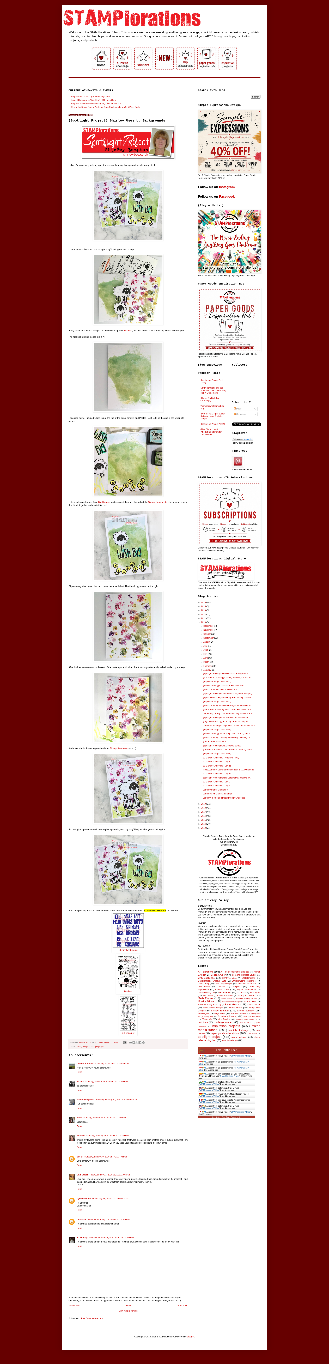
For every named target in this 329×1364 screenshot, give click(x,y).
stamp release (239, 1037)
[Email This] (130, 1042)
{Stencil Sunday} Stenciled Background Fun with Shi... (228, 705)
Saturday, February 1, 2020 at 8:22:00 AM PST (108, 1219)
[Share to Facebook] (140, 1042)
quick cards (252, 1033)
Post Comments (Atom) (92, 1318)
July (205, 646)
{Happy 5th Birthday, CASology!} (209, 399)
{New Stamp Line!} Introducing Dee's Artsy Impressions (211, 432)
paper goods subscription (225, 1033)
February (207, 666)
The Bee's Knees (238, 1013)
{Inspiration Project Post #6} (213, 424)
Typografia (207, 1019)
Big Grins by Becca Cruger (243, 975)
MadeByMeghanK (85, 1100)
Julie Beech (208, 996)
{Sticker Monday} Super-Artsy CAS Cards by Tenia (226, 733)
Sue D (80, 1157)
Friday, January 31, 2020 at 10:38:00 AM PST (109, 1198)
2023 (203, 610)
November (208, 630)
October (207, 634)
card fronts (203, 1022)
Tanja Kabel (219, 1013)
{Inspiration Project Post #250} (217, 729)
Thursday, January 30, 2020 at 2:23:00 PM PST (117, 1100)
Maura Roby (226, 998)
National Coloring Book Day (209, 1005)
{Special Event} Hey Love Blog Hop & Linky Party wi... (228, 697)
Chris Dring (203, 983)
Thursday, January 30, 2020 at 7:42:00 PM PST (105, 1157)
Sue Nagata (203, 1013)
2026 (203, 602)
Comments (241, 414)
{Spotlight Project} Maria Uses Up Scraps (222, 746)
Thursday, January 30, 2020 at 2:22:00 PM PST (106, 1081)
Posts (238, 409)
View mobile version (128, 1311)
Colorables (221, 987)
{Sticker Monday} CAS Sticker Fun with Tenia (224, 685)
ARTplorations (205, 971)
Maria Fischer (205, 998)
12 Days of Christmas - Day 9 (216, 782)
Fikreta (80, 1081)
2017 (203, 812)
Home (128, 1305)
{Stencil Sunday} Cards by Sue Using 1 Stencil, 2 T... (227, 738)
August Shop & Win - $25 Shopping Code (90, 96)
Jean (79, 1117)
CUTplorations (248, 978)
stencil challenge (230, 1040)
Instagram (227, 187)
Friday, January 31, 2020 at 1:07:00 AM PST (109, 1175)
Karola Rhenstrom (225, 995)
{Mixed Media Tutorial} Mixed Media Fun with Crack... (227, 709)
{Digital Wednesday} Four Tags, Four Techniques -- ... (227, 721)
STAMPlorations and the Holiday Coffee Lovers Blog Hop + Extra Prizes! (213, 390)
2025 (203, 606)
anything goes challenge (246, 1019)
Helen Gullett (225, 992)
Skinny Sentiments (128, 950)
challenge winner (223, 1022)
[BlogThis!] (133, 1042)
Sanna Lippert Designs (213, 1008)
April (205, 658)
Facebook (227, 196)
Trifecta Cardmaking (251, 1016)
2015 (203, 820)
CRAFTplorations (229, 978)
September (208, 638)
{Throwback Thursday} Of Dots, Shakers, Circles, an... (228, 677)
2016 (203, 816)
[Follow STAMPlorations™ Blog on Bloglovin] (242, 440)
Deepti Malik (222, 989)
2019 (203, 804)
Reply (79, 1072)
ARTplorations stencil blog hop (235, 972)
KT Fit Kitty (82, 1237)
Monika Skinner (206, 1001)
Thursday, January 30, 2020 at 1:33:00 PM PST (108, 1063)
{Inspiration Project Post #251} (217, 701)
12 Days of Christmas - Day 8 (216, 785)
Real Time (226, 1117)
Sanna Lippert (253, 1004)
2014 (203, 824)
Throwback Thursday (227, 1016)
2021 (203, 618)
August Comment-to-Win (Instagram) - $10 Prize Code (96, 103)
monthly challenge (238, 1030)
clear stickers (245, 1022)
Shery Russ (235, 1007)
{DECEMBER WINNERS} (215, 741)
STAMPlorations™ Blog (240, 1056)
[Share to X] (137, 1042)
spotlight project (97, 1047)
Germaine (81, 1219)
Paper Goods (232, 1004)
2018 (203, 808)
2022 (203, 614)
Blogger (190, 1337)
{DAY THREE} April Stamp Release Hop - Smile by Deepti (212, 416)
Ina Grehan (241, 993)
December (208, 626)
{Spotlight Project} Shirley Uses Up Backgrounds (225, 673)
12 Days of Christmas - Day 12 (217, 762)
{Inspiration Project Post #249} (217, 753)
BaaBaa (128, 991)
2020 (203, 622)
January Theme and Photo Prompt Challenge (224, 798)
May (205, 654)
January (207, 670)
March (206, 662)
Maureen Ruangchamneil (246, 998)
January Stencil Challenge (215, 790)
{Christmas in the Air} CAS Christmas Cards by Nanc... (228, 750)
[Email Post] (125, 1042)
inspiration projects (226, 1026)
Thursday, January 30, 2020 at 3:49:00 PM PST (104, 1117)
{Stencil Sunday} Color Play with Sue (220, 689)
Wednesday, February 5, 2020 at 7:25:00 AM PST (111, 1237)
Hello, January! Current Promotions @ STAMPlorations (228, 770)
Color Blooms (204, 987)
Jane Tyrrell (255, 992)
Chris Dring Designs (223, 984)
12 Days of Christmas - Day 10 (217, 773)
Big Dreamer (128, 1033)
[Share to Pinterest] (143, 1042)
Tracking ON (236, 1117)
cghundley (82, 1198)
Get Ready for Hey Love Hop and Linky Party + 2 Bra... (228, 713)
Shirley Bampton (83, 1047)
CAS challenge (206, 977)
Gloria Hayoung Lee (206, 993)
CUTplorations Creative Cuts (212, 981)
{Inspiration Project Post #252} (217, 681)
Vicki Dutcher (224, 1019)
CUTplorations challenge (243, 981)
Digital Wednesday (246, 989)
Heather (81, 1135)
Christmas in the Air (246, 983)
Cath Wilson (82, 1175)
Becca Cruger (218, 974)
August (206, 642)
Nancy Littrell (250, 1001)
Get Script (216, 1117)
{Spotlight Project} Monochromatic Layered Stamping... (228, 693)
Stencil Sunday (245, 1010)
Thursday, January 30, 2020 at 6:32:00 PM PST (107, 1135)
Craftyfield (236, 986)
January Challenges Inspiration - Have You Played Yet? (229, 726)
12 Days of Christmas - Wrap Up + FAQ (221, 758)
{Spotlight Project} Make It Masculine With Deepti (225, 717)
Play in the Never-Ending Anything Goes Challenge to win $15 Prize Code (105, 107)
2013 (203, 828)
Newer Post (74, 1305)
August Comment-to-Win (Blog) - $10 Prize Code (93, 100)
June (206, 650)
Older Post (182, 1305)
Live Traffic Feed (226, 1050)
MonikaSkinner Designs (231, 1002)
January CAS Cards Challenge (217, 794)
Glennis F (81, 1063)
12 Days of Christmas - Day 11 (217, 766)
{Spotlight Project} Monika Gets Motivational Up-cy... (227, 778)
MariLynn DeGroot (246, 995)
